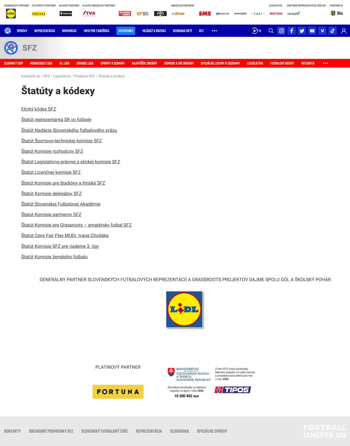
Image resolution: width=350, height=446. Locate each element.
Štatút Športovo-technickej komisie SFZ (61, 141)
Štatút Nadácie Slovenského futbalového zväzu (69, 130)
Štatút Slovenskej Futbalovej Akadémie (60, 204)
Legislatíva (61, 76)
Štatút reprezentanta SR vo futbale (56, 119)
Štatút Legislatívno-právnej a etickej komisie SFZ (70, 162)
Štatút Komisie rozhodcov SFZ (52, 151)
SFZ (47, 76)
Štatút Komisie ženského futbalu (54, 257)
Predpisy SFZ (84, 76)
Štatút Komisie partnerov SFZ (51, 214)
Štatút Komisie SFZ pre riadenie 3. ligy (60, 246)
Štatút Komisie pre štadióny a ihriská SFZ (63, 183)
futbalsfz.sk (30, 76)
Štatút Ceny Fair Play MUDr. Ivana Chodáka (65, 235)
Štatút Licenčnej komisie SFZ (51, 172)
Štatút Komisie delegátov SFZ (51, 193)
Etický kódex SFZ (38, 109)
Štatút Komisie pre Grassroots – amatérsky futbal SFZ (76, 225)
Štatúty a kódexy (111, 76)
